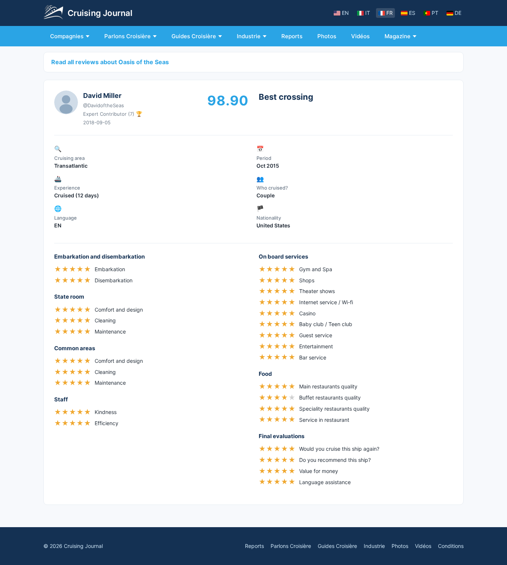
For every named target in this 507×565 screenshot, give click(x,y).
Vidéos (360, 36)
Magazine (397, 36)
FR (389, 13)
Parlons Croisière (127, 36)
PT (435, 13)
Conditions (451, 546)
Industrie (249, 36)
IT (367, 13)
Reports (291, 36)
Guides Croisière (193, 36)
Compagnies (67, 36)
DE (458, 13)
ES (412, 13)
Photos (326, 36)
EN (345, 13)
